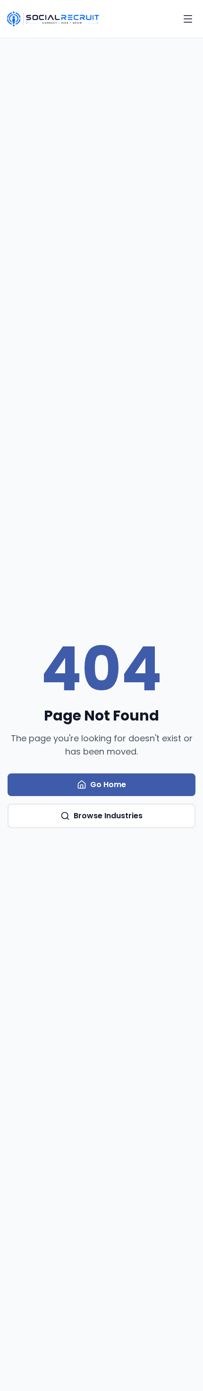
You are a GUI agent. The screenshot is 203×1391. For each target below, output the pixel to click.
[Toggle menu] (187, 18)
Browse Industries (108, 815)
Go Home (108, 784)
